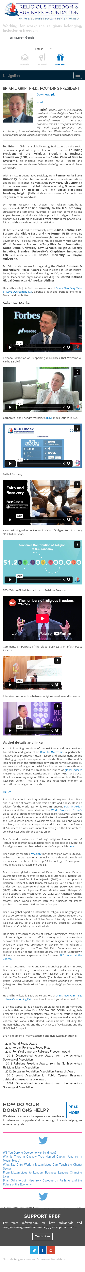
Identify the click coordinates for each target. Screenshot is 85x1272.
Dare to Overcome (51, 752)
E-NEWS (24, 64)
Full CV (7, 792)
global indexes (73, 770)
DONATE (60, 64)
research (36, 854)
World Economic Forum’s (66, 810)
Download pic (46, 94)
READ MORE (74, 1110)
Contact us (42, 1236)
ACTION (42, 64)
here (71, 846)
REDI (49, 418)
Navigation (11, 75)
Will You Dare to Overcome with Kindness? (29, 1152)
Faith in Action (73, 806)
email (40, 102)
